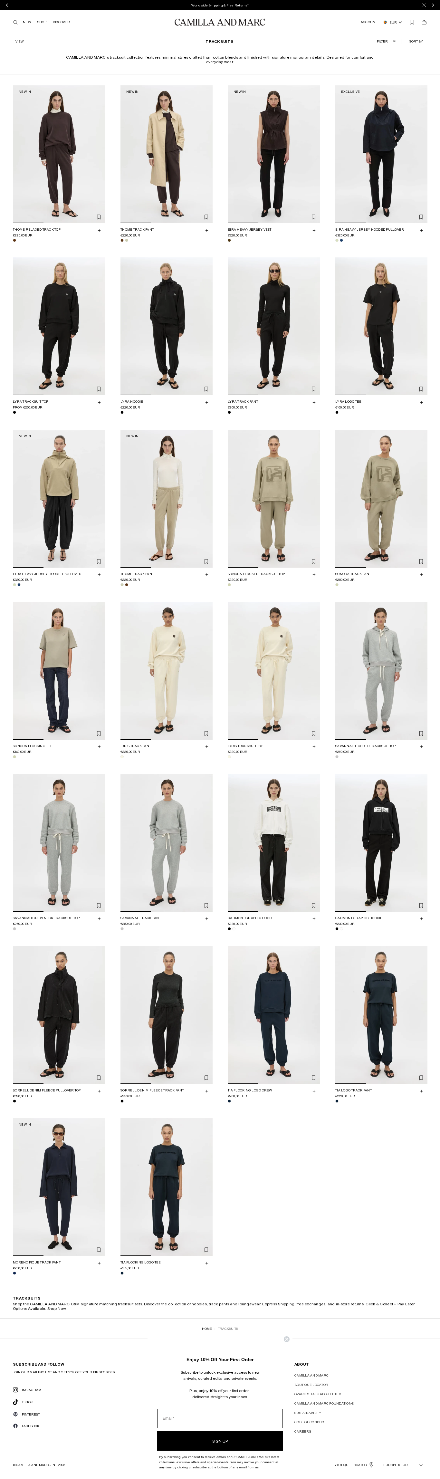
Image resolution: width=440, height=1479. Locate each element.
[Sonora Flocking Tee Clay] (14, 756)
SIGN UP (220, 1441)
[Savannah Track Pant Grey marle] (122, 929)
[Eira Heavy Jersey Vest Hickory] (229, 240)
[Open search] (15, 22)
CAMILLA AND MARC (311, 1375)
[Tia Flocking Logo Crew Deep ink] (229, 1101)
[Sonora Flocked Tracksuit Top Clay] (229, 584)
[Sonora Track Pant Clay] (337, 584)
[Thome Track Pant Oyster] (126, 240)
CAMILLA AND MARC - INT (36, 1465)
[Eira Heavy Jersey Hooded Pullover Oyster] (337, 240)
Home (207, 1328)
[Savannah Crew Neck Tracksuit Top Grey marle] (14, 929)
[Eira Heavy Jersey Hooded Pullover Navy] (341, 240)
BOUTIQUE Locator (350, 1465)
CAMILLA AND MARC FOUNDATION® (324, 1403)
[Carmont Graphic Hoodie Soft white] (233, 929)
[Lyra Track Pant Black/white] (229, 412)
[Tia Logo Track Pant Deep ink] (337, 1101)
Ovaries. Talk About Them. (318, 1394)
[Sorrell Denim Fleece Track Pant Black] (122, 1101)
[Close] (424, 5)
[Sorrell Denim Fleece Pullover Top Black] (14, 1101)
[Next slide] (99, 154)
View (19, 41)
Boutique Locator (311, 1385)
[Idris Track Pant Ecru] (122, 756)
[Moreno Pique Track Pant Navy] (14, 1273)
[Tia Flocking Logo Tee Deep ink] (122, 1273)
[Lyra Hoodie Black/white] (122, 412)
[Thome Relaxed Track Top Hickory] (14, 240)
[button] (417, 41)
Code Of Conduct (310, 1422)
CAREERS (302, 1431)
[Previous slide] (18, 154)
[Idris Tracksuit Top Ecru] (229, 756)
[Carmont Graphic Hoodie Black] (229, 929)
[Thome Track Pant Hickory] (122, 240)
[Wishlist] (412, 22)
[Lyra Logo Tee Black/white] (337, 412)
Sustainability (307, 1413)
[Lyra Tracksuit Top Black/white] (14, 412)
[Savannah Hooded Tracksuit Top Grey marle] (337, 756)
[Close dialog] (286, 1339)
